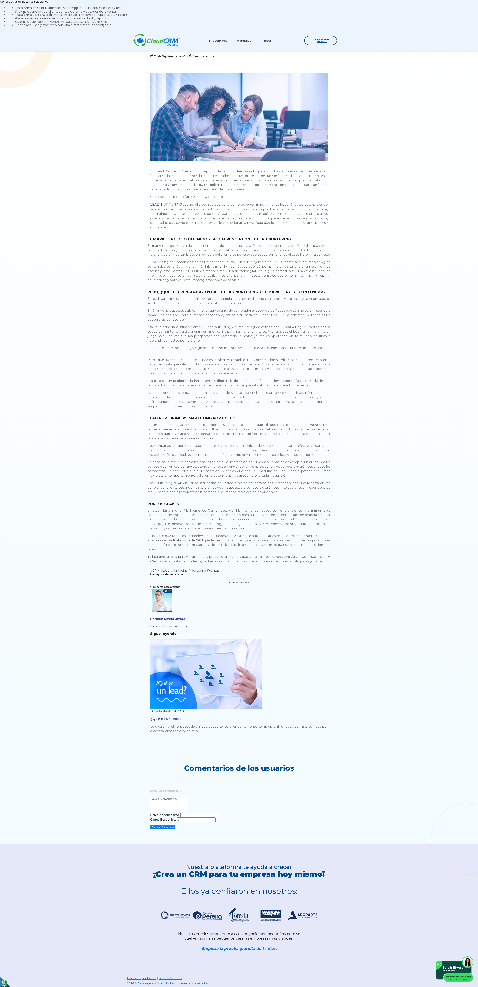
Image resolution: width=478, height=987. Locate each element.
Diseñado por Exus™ (141, 978)
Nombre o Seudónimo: (165, 814)
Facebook (157, 626)
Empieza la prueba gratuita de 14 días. (239, 949)
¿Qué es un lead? (166, 719)
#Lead (165, 570)
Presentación (219, 40)
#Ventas (213, 570)
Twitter (172, 626)
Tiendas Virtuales (170, 978)
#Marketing (179, 570)
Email (184, 626)
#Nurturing (197, 570)
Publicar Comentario (163, 827)
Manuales (244, 40)
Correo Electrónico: (163, 819)
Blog (267, 40)
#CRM (154, 570)
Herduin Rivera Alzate (167, 619)
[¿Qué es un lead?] (206, 708)
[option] (175, 917)
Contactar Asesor (322, 40)
